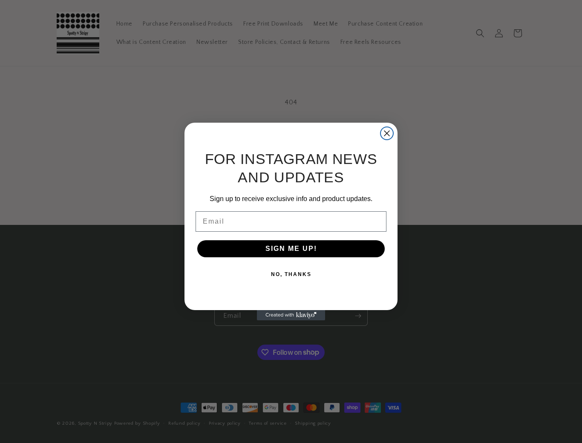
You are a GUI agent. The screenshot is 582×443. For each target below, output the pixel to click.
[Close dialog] (386, 133)
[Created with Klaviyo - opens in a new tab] (291, 315)
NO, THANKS (291, 274)
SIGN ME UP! (291, 248)
